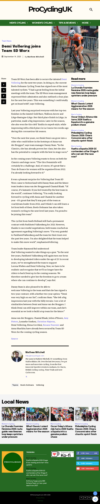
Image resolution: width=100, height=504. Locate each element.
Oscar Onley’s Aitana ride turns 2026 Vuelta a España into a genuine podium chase (62, 431)
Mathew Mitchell (35, 57)
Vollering (40, 385)
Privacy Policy (40, 498)
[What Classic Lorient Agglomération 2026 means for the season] (38, 414)
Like (95, 453)
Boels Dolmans (27, 385)
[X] (3, 90)
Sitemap (40, 501)
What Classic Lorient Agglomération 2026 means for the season (82, 106)
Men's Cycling (76, 114)
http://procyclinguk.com (34, 356)
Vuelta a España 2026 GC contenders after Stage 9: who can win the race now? (37, 473)
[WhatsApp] (3, 101)
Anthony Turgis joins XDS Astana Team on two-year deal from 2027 (36, 483)
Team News (6, 41)
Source (14, 338)
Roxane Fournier (51, 325)
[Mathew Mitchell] (17, 364)
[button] (91, 10)
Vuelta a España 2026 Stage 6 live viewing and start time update (37, 463)
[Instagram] (85, 498)
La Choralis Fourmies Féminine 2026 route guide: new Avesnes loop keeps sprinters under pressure (12, 431)
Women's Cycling (77, 85)
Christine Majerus (46, 321)
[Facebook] (3, 84)
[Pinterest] (3, 96)
